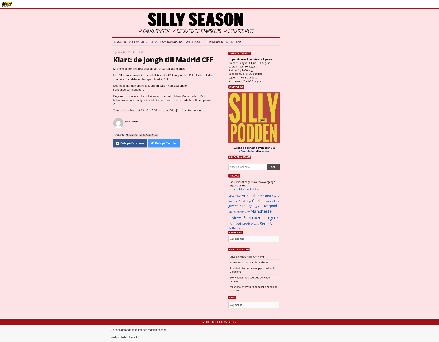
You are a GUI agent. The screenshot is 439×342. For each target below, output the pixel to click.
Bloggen (120, 42)
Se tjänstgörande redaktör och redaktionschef (138, 329)
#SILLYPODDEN (138, 42)
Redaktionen (214, 42)
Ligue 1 (257, 206)
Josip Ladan (131, 121)
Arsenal (248, 195)
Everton (269, 201)
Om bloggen (194, 42)
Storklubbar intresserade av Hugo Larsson (250, 279)
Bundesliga (245, 201)
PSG (231, 224)
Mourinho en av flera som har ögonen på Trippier (253, 288)
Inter (276, 201)
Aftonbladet (247, 151)
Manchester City (239, 212)
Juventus (234, 206)
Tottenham (235, 228)
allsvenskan (234, 196)
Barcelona (263, 195)
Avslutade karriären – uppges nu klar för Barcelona (253, 269)
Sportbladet (235, 42)
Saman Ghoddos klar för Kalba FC (249, 262)
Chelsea (259, 200)
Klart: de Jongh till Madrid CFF (163, 59)
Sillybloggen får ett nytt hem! (247, 256)
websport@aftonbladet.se (244, 189)
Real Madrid (243, 223)
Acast (265, 151)
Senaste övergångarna (166, 42)
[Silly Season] (196, 23)
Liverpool (269, 205)
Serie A (266, 223)
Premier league (260, 217)
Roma (256, 224)
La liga (247, 205)
